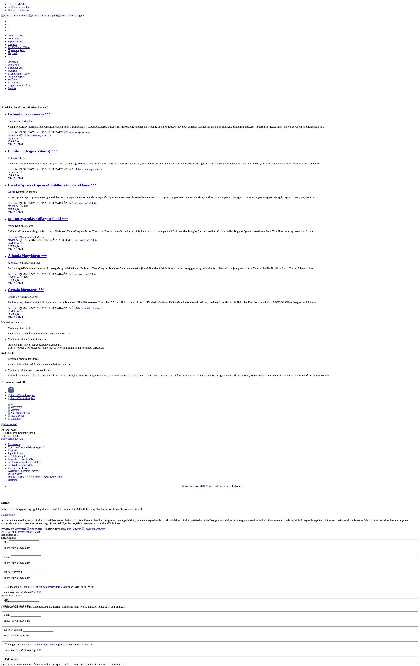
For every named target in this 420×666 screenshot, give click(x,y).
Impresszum (14, 444)
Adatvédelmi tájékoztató (20, 465)
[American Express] (19, 412)
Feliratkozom (8, 514)
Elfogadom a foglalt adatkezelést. (50, 586)
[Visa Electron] (16, 415)
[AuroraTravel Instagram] (43, 15)
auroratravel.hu (24, 531)
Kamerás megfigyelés (19, 468)
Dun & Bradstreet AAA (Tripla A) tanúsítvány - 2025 (35, 476)
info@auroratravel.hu (19, 7)
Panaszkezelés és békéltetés (22, 459)
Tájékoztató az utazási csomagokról (26, 447)
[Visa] (11, 404)
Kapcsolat (13, 450)
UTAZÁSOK (15, 38)
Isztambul (27, 121)
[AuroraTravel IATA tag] (228, 486)
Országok (13, 61)
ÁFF (3, 531)
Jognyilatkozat (15, 453)
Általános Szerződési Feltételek (24, 462)
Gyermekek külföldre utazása (23, 470)
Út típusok (13, 64)
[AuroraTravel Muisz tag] (197, 486)
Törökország (14, 121)
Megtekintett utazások (19, 85)
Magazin (12, 44)
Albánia (12, 262)
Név (6, 542)
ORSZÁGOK (15, 35)
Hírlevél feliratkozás (18, 10)
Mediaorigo (20, 528)
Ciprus (11, 191)
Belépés (12, 88)
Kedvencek (14, 82)
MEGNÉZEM (15, 144)
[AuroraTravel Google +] (21, 398)
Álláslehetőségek (16, 456)
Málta (11, 225)
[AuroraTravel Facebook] (15, 15)
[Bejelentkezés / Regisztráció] (8, 30)
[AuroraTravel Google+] (70, 15)
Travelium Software (71, 528)
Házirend (12, 479)
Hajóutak (12, 53)
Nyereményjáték (16, 50)
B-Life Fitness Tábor (19, 47)
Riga (22, 158)
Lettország (13, 158)
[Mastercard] (15, 406)
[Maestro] (13, 409)
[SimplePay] (15, 418)
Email (7, 557)
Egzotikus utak (15, 41)
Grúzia (11, 296)
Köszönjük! (7, 664)
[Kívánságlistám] (8, 24)
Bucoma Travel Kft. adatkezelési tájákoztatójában (47, 586)
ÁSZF (11, 531)
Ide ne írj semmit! (13, 571)
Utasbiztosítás (15, 473)
